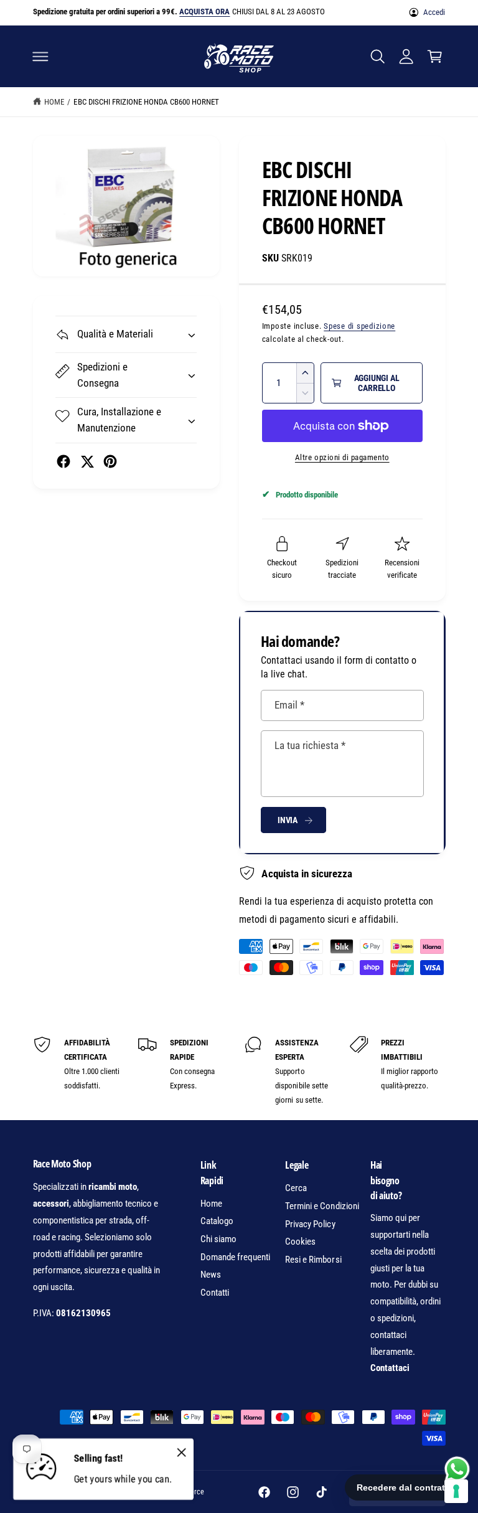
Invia (288, 820)
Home (54, 101)
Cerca (296, 1188)
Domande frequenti (235, 1257)
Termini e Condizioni (321, 1206)
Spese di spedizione (359, 326)
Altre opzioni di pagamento (342, 457)
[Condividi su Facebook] (63, 461)
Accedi (434, 12)
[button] (40, 56)
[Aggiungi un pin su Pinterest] (110, 461)
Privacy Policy (310, 1224)
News (210, 1274)
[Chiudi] (181, 1452)
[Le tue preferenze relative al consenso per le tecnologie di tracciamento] (456, 1491)
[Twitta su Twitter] (87, 461)
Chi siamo (218, 1239)
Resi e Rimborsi (313, 1259)
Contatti (214, 1292)
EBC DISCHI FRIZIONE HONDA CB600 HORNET (146, 101)
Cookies (300, 1241)
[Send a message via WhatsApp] (457, 1469)
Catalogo (216, 1221)
